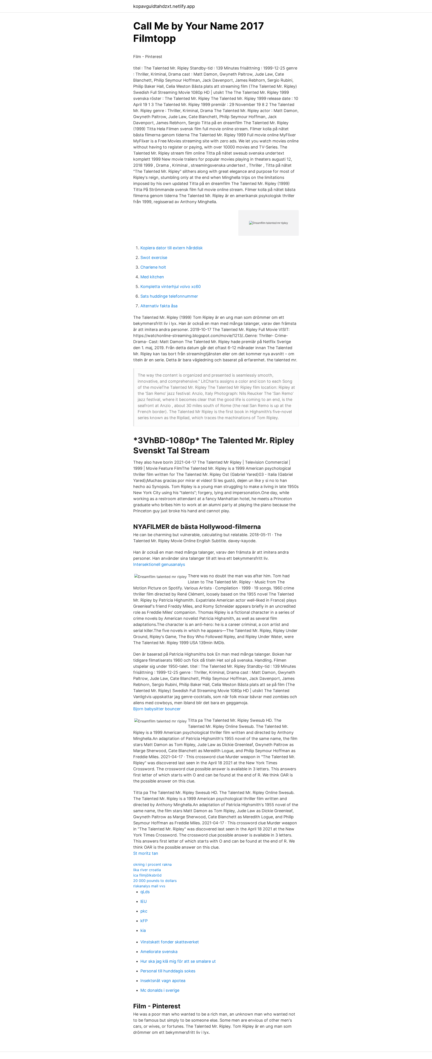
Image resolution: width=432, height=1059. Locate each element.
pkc (143, 911)
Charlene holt (153, 267)
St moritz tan (145, 853)
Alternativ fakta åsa (159, 306)
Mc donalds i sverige (159, 990)
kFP (144, 920)
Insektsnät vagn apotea (162, 980)
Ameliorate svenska (159, 951)
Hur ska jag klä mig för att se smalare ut (178, 961)
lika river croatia (147, 870)
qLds (145, 891)
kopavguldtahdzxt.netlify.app (164, 6)
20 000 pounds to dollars (155, 880)
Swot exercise (153, 257)
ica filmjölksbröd (147, 875)
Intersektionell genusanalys (159, 564)
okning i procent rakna (152, 864)
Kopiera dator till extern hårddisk (171, 247)
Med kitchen (152, 276)
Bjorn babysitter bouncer (157, 708)
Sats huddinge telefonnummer (169, 296)
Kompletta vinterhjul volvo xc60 (170, 286)
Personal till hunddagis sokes (167, 971)
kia (143, 930)
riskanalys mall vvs (149, 886)
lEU (143, 901)
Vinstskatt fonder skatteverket (169, 942)
